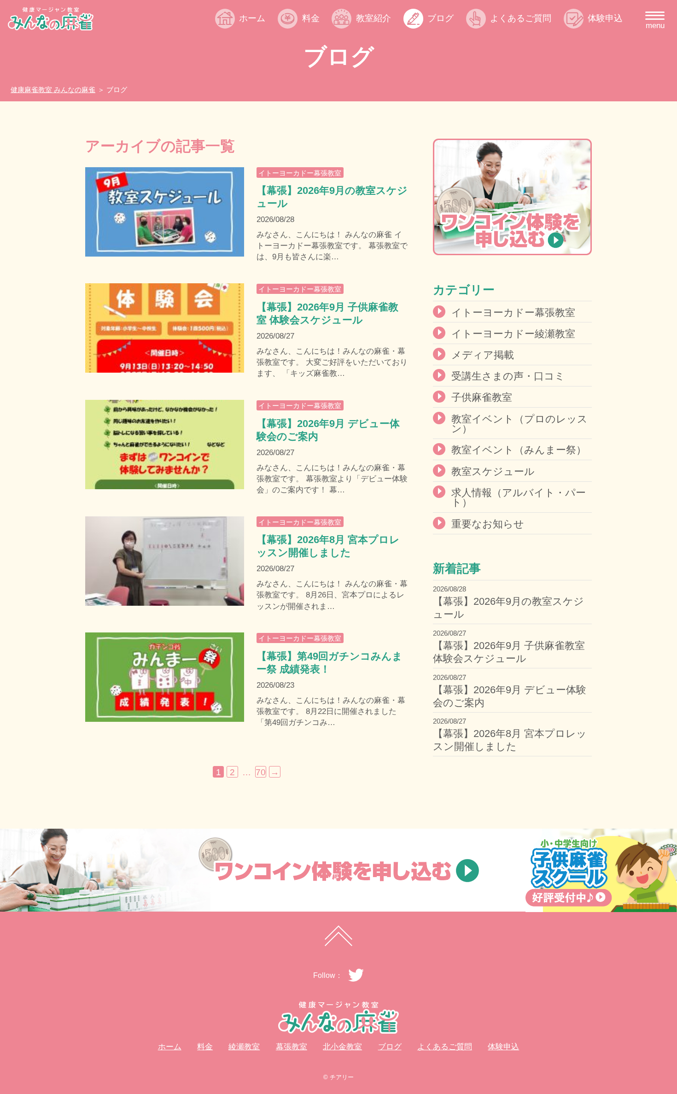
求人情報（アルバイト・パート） (518, 498)
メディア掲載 (482, 355)
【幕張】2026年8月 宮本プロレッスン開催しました (510, 740)
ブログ (440, 18)
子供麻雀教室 (481, 397)
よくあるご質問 (520, 18)
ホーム (252, 18)
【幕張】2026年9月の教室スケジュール (508, 608)
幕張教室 (381, 57)
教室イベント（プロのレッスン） (519, 424)
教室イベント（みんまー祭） (518, 450)
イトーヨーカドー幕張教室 (299, 173)
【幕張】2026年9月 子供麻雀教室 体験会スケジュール (509, 652)
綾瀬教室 (381, 39)
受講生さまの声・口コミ (508, 376)
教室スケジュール (493, 471)
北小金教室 (386, 75)
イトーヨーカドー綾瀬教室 (513, 333)
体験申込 (605, 18)
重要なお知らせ (487, 524)
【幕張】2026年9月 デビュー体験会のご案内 (509, 696)
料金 (310, 18)
